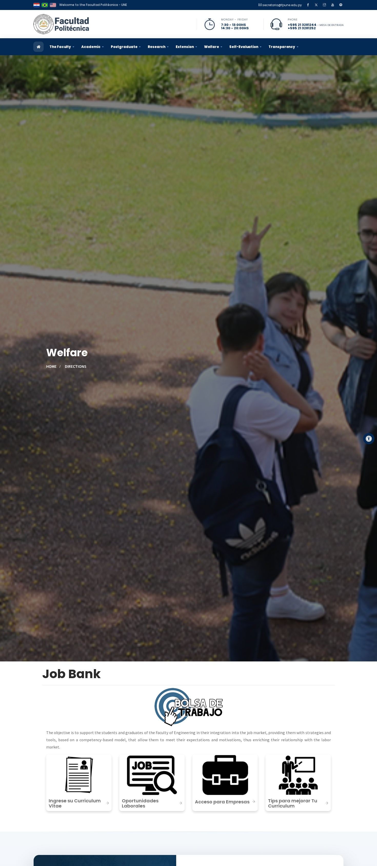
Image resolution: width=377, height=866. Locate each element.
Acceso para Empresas (222, 801)
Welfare (211, 46)
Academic (90, 46)
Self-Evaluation (243, 46)
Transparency (282, 46)
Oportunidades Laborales (140, 803)
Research (156, 46)
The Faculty (60, 46)
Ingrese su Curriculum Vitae (75, 803)
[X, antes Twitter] (316, 5)
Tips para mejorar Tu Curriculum (292, 803)
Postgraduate (124, 46)
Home (51, 366)
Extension (185, 46)
